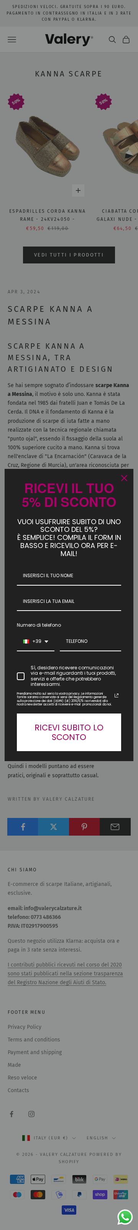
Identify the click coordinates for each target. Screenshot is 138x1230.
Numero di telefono (39, 624)
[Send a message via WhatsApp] (125, 1217)
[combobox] (35, 641)
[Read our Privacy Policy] (116, 694)
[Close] (124, 479)
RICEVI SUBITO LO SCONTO (69, 731)
